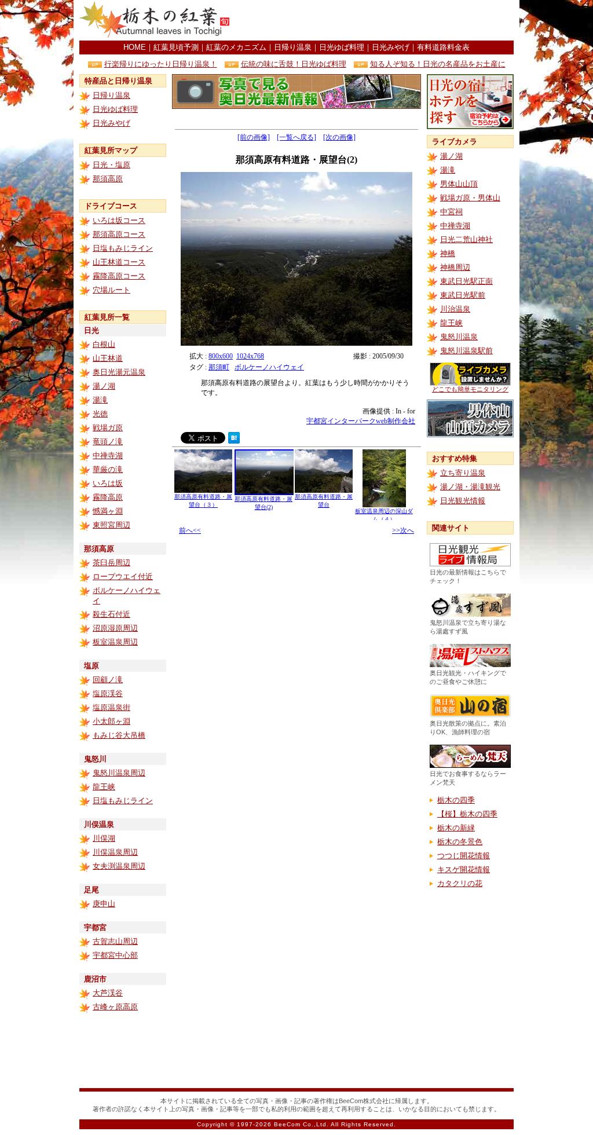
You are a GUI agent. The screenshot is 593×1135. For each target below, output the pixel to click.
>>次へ (403, 530)
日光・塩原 (111, 164)
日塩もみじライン (123, 248)
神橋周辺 (455, 267)
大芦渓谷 (108, 992)
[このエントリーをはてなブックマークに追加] (234, 440)
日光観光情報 (462, 500)
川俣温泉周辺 (115, 852)
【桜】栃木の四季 (467, 814)
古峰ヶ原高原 (115, 1006)
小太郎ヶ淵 (111, 721)
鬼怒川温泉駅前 (466, 350)
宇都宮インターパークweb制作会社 (360, 421)
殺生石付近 (111, 614)
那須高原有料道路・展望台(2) (263, 503)
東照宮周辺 (111, 525)
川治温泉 (455, 309)
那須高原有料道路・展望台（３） (203, 500)
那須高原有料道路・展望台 (324, 500)
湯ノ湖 (104, 386)
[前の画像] (253, 137)
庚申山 (104, 903)
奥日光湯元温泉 (119, 372)
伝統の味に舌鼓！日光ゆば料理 (293, 64)
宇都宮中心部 (115, 955)
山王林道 (108, 358)
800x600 (220, 356)
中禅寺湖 (108, 455)
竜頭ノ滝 (108, 441)
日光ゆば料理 (341, 47)
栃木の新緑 (456, 827)
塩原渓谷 (108, 693)
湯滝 (100, 400)
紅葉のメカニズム (236, 47)
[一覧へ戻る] (296, 137)
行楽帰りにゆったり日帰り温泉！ (160, 64)
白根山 (104, 344)
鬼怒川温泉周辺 (119, 772)
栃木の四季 (456, 800)
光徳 (100, 413)
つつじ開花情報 (463, 855)
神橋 (447, 253)
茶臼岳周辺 (111, 562)
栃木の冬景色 (459, 841)
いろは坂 (108, 483)
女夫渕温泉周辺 (119, 866)
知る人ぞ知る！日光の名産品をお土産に (438, 64)
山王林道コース (119, 262)
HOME (134, 47)
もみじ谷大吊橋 (119, 735)
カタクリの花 (459, 883)
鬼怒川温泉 (459, 336)
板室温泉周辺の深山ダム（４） (384, 515)
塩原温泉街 (111, 707)
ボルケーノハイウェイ (269, 367)
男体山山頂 (459, 184)
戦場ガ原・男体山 (470, 197)
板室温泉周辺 (115, 642)
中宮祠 (451, 211)
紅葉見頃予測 (176, 47)
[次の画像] (339, 137)
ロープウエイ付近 (123, 576)
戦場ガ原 (108, 427)
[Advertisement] (378, 20)
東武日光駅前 (462, 295)
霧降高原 (108, 497)
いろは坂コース (119, 220)
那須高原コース (119, 234)
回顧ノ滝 (108, 679)
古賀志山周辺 (115, 941)
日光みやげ (390, 47)
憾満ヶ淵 (108, 511)
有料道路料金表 (443, 47)
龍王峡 (104, 786)
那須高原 (108, 178)
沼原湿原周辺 (115, 628)
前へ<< (190, 530)
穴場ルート (111, 289)
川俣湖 (104, 838)
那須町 (218, 367)
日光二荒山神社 (466, 239)
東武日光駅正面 (466, 281)
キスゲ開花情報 (463, 869)
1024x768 (250, 356)
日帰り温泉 (293, 47)
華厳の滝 (108, 469)
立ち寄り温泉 (462, 472)
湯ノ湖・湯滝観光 (470, 486)
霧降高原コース (119, 276)
